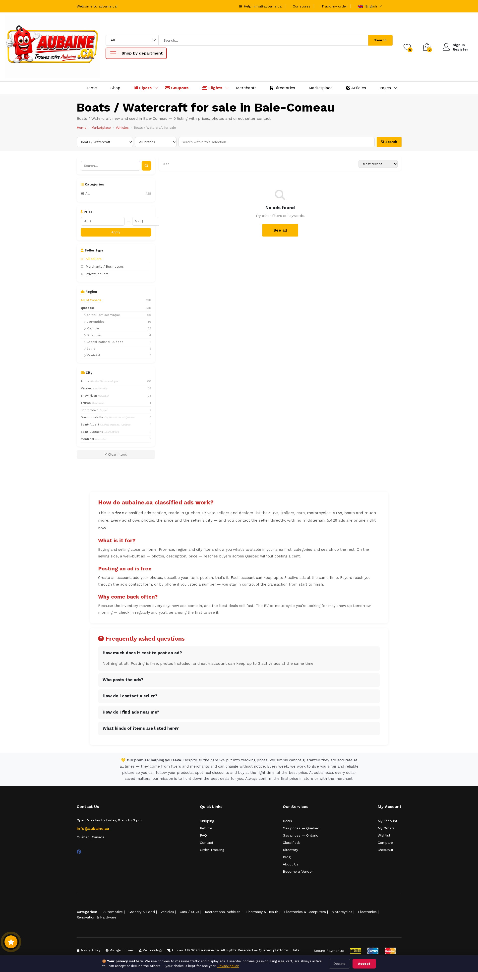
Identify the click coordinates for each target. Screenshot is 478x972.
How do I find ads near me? (131, 712)
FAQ (203, 835)
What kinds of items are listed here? (141, 728)
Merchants (246, 87)
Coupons (179, 87)
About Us (290, 864)
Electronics (367, 912)
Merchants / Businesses (105, 266)
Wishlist (384, 835)
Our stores (301, 6)
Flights (214, 87)
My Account (387, 821)
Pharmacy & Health (262, 912)
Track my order (334, 6)
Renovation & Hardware (96, 917)
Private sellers (97, 274)
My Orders (386, 828)
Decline (339, 964)
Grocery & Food (141, 912)
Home (91, 87)
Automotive (113, 912)
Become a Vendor (298, 871)
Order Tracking (212, 850)
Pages (385, 87)
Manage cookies (121, 950)
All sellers (94, 259)
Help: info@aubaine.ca (262, 6)
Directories (284, 87)
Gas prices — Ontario (300, 835)
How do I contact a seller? (130, 696)
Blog (287, 857)
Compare (385, 843)
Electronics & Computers (305, 912)
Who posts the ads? (123, 679)
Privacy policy (228, 966)
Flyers (145, 87)
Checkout (385, 850)
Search (380, 40)
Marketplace (321, 87)
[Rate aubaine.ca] (10, 941)
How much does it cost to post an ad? (142, 653)
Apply (115, 232)
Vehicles (122, 127)
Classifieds (291, 843)
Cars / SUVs (189, 912)
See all (280, 230)
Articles (358, 87)
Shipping (207, 821)
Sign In (459, 45)
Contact (206, 843)
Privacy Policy (89, 950)
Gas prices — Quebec (301, 828)
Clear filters (117, 454)
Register (460, 49)
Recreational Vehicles (222, 912)
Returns (206, 828)
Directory (290, 850)
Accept (364, 964)
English (370, 6)
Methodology (152, 950)
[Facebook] (79, 852)
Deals (287, 821)
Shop (115, 87)
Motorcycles (342, 912)
